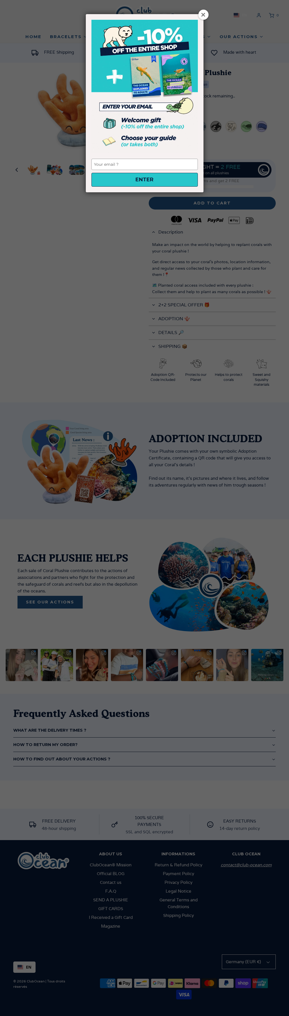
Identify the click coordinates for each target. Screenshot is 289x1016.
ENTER (144, 179)
